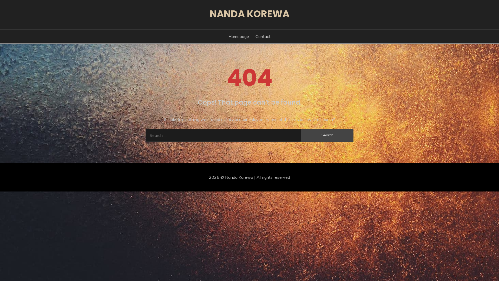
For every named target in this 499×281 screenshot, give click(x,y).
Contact (263, 36)
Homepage (238, 36)
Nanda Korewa (250, 14)
